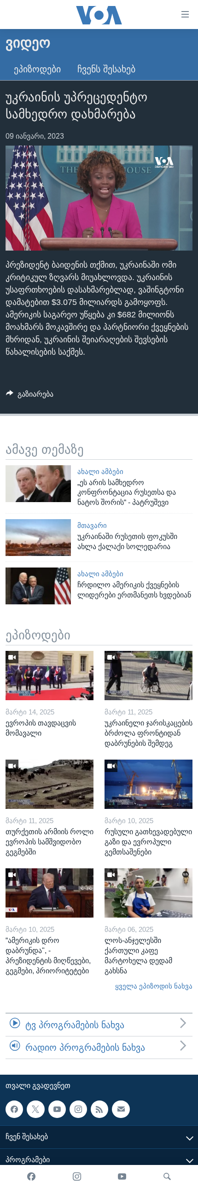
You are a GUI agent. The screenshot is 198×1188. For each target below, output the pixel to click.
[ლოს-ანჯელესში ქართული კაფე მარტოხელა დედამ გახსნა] (148, 893)
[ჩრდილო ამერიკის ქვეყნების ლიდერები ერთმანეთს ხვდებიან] (38, 586)
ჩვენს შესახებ (106, 69)
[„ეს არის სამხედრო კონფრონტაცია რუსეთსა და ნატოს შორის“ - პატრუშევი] (38, 483)
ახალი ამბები (100, 471)
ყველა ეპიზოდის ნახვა (153, 986)
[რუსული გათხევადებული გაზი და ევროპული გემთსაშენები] (148, 784)
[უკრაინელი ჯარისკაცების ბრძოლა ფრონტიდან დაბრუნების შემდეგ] (148, 675)
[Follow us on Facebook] (14, 1109)
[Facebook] (31, 1176)
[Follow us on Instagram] (78, 1109)
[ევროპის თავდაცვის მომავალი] (49, 675)
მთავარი (92, 525)
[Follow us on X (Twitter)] (35, 1109)
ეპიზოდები (37, 69)
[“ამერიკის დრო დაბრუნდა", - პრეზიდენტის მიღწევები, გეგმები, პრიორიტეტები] (49, 893)
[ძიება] (167, 1176)
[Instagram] (77, 1176)
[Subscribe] (120, 1109)
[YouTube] (122, 1176)
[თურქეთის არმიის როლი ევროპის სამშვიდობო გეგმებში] (49, 784)
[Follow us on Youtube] (57, 1109)
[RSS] (99, 1109)
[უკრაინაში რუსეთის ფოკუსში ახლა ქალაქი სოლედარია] (38, 537)
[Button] (29, 396)
